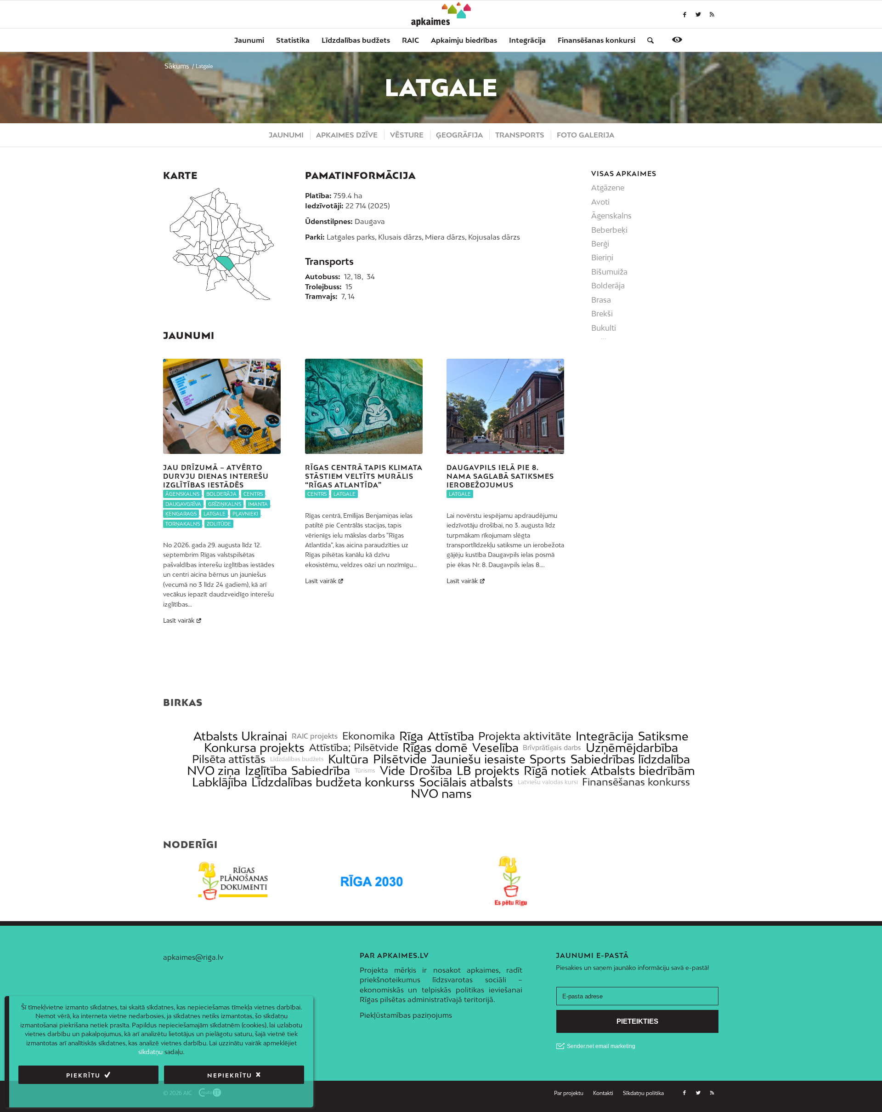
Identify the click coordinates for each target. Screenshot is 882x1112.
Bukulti (603, 327)
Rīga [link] (411, 736)
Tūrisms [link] (365, 771)
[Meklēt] (647, 40)
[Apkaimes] (441, 14)
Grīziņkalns (224, 504)
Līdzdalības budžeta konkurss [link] (333, 782)
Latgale (215, 513)
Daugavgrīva (183, 504)
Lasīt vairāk (178, 620)
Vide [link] (392, 770)
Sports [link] (548, 759)
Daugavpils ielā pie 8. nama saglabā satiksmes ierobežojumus (500, 476)
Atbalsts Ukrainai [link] (240, 736)
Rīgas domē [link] (435, 747)
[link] (596, 40)
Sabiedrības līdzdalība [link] (630, 759)
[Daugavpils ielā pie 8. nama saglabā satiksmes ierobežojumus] (505, 406)
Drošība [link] (430, 770)
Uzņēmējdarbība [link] (632, 747)
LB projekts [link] (488, 770)
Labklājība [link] (219, 782)
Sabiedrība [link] (320, 770)
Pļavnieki (245, 513)
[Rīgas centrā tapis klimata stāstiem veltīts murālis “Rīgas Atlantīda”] (364, 406)
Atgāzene (607, 187)
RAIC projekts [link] (315, 736)
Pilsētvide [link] (400, 759)
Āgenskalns (182, 494)
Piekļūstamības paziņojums (406, 1015)
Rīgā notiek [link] (555, 770)
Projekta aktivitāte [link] (524, 736)
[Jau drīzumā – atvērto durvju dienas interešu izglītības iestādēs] (222, 406)
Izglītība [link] (266, 770)
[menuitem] (249, 40)
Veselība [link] (495, 747)
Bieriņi (602, 257)
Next (550, 473)
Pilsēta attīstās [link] (229, 759)
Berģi (600, 243)
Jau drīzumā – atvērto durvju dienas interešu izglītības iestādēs (216, 476)
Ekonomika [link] (368, 736)
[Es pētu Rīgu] (510, 881)
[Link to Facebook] (684, 14)
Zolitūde (219, 524)
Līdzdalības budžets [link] (297, 759)
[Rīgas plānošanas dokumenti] (233, 881)
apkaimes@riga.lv (193, 957)
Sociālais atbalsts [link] (466, 782)
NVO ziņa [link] (213, 770)
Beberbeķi (609, 230)
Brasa (601, 299)
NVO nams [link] (441, 793)
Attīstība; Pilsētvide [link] (353, 747)
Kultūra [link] (348, 759)
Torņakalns (182, 524)
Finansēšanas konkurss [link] (636, 782)
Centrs (253, 494)
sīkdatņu (150, 1052)
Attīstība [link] (451, 736)
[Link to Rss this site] (712, 14)
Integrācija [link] (604, 736)
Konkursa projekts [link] (254, 747)
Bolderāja (221, 494)
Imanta (258, 504)
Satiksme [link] (663, 736)
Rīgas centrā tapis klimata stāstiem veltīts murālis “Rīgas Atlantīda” (363, 476)
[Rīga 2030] (372, 881)
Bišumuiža (609, 271)
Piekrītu (83, 1075)
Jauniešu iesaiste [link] (478, 759)
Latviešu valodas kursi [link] (548, 782)
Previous (177, 473)
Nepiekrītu (229, 1075)
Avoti (600, 201)
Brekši (602, 313)
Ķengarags (181, 513)
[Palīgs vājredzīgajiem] (677, 40)
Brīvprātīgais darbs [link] (552, 748)
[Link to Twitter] (698, 14)
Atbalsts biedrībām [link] (643, 770)
